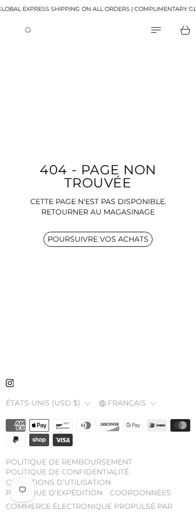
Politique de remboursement (69, 462)
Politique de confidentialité (67, 472)
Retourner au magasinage (98, 212)
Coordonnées (140, 492)
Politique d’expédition (54, 492)
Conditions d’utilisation (58, 482)
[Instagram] (10, 383)
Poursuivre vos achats (98, 239)
